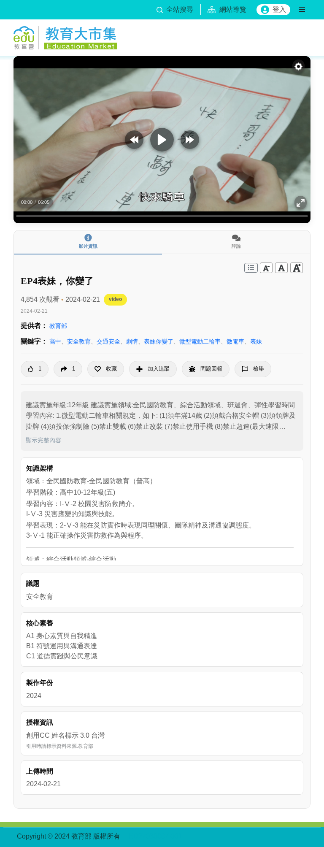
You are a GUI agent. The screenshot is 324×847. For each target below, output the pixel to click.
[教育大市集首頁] (65, 36)
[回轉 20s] (134, 139)
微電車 (235, 341)
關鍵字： (34, 341)
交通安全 (108, 341)
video (115, 299)
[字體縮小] (266, 267)
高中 (55, 341)
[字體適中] (281, 267)
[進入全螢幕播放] (300, 202)
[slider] (162, 216)
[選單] (302, 10)
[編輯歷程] (251, 268)
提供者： (34, 325)
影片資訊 (88, 246)
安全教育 (79, 341)
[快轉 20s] (190, 139)
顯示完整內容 (43, 440)
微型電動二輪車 (200, 341)
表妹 (256, 341)
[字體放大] (296, 267)
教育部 (58, 325)
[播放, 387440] (162, 140)
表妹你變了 (158, 341)
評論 (236, 246)
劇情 (132, 341)
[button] (105, 369)
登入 (279, 9)
